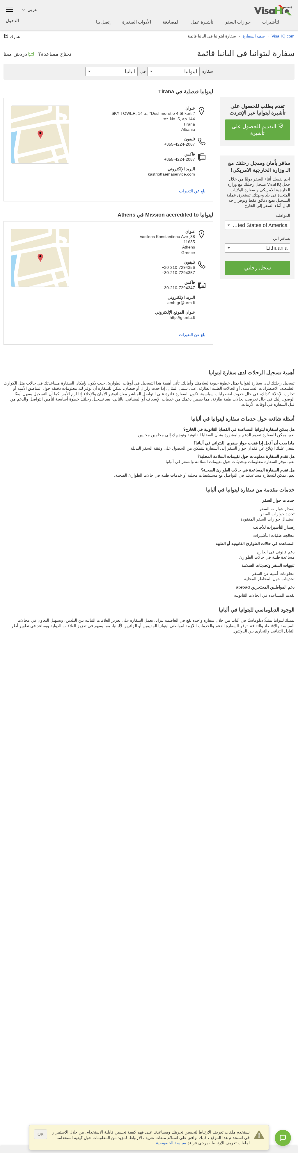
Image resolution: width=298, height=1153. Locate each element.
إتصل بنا (103, 21)
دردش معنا (15, 54)
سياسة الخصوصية (171, 1143)
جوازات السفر (238, 21)
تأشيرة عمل (202, 21)
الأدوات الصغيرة (136, 21)
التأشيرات (271, 21)
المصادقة (171, 21)
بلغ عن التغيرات (192, 191)
